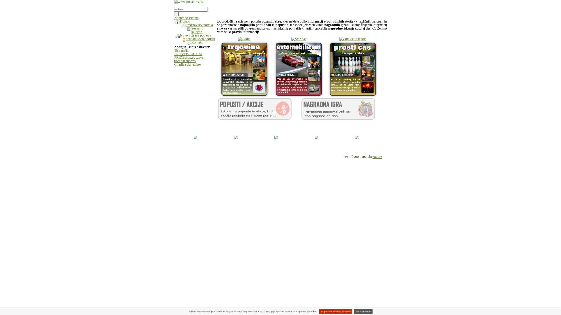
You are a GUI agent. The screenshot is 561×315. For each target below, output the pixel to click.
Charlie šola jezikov (188, 64)
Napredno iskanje (186, 18)
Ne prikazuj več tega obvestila (336, 311)
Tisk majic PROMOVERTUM (188, 52)
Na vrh (377, 157)
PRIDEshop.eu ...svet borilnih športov (189, 59)
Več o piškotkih (363, 311)
